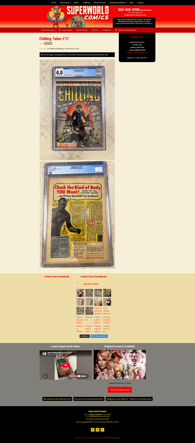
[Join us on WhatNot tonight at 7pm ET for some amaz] (80, 329)
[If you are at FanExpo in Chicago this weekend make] (107, 293)
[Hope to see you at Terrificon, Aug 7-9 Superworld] (89, 311)
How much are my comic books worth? (88, 399)
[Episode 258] (80, 293)
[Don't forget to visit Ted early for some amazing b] (80, 302)
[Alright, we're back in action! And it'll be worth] (107, 320)
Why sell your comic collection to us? (57, 399)
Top (190, 438)
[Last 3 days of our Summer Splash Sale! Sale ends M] (80, 320)
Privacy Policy (115, 438)
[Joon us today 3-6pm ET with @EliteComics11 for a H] (89, 329)
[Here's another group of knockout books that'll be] (98, 320)
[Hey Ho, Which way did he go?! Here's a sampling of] (98, 311)
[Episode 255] (89, 320)
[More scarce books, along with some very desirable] (89, 293)
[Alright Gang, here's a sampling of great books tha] (98, 302)
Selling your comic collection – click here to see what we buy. (129, 399)
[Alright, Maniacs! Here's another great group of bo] (80, 311)
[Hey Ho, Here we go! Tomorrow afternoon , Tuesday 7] (107, 329)
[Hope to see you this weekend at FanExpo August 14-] (89, 302)
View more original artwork (119, 390)
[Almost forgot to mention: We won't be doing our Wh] (98, 329)
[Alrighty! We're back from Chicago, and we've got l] (98, 293)
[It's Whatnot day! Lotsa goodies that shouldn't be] (107, 311)
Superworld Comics (78, 16)
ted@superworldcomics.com (135, 15)
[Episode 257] (107, 302)
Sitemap (106, 438)
